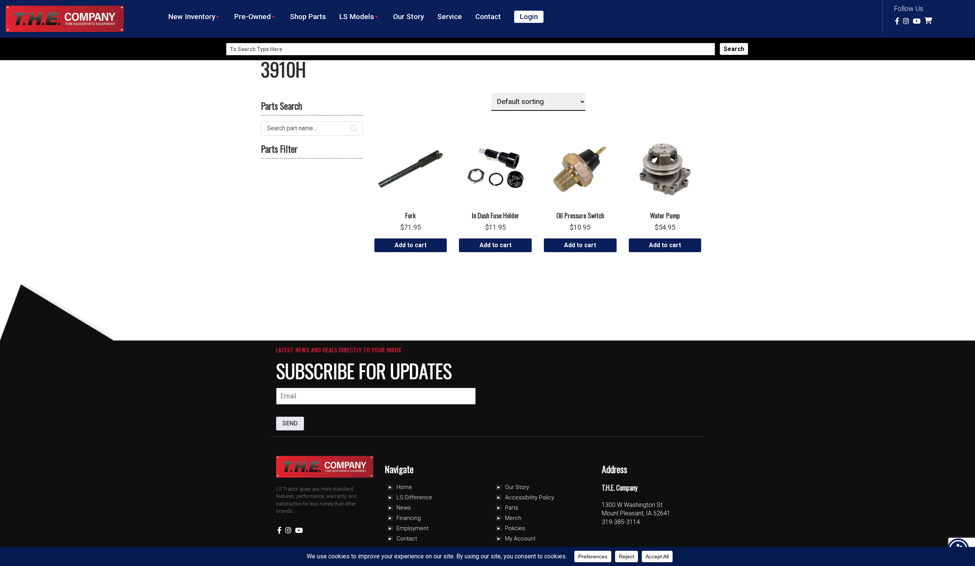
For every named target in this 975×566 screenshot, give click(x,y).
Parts (511, 507)
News (403, 507)
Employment (412, 528)
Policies (515, 528)
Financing (408, 518)
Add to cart (411, 245)
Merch (513, 518)
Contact (488, 16)
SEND (290, 423)
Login (529, 16)
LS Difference (414, 497)
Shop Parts (308, 16)
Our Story (408, 16)
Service (449, 16)
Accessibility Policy (529, 497)
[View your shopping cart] (929, 21)
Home (404, 487)
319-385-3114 (621, 522)
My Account (520, 538)
